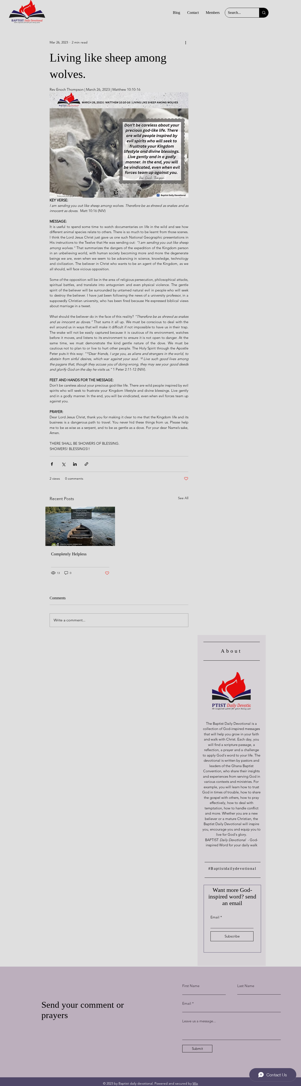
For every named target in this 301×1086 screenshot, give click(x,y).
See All (183, 498)
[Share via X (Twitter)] (63, 464)
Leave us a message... (199, 1021)
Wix (195, 1083)
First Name (190, 986)
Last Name (245, 986)
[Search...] (263, 12)
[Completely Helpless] (80, 526)
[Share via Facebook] (52, 464)
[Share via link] (86, 464)
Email (214, 917)
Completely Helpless (69, 554)
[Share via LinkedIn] (75, 464)
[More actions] (185, 42)
